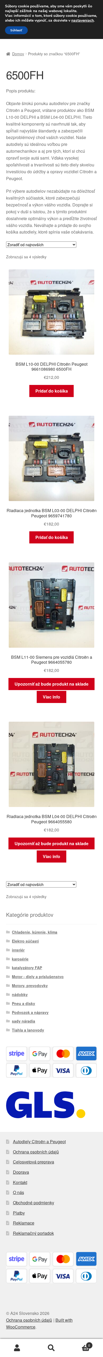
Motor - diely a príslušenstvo (38, 976)
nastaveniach (82, 20)
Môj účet (17, 1348)
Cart (79, 1343)
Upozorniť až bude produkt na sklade (51, 684)
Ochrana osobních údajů (36, 1152)
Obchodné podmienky (33, 1203)
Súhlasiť (16, 30)
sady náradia (23, 1021)
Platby (19, 1213)
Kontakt (20, 1182)
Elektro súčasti (25, 941)
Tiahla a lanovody (28, 1030)
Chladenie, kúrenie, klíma (34, 932)
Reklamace (23, 1223)
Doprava (21, 1172)
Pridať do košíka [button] (51, 391)
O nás (18, 1192)
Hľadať (51, 1348)
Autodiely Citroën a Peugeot (39, 1141)
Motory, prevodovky (30, 985)
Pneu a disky (23, 1003)
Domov (18, 53)
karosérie (20, 959)
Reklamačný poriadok (33, 1233)
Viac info (51, 697)
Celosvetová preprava (33, 1162)
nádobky (20, 994)
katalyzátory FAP (27, 967)
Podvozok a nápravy (30, 1012)
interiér (18, 950)
